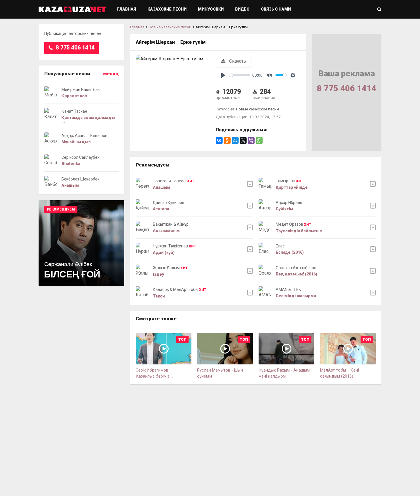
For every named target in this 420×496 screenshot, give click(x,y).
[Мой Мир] (235, 140)
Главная (126, 9)
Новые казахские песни (170, 27)
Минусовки (211, 9)
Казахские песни (167, 9)
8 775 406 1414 (74, 47)
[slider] (239, 75)
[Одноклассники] (227, 140)
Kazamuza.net (72, 9)
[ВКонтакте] (219, 140)
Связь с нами (276, 9)
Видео (242, 9)
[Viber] (251, 140)
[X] (243, 140)
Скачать (237, 61)
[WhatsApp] (259, 140)
